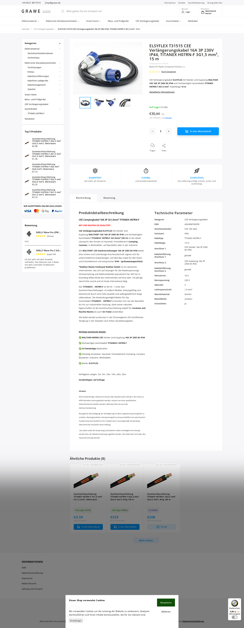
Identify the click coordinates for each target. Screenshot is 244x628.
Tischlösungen (34, 67)
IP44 (187, 233)
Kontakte (181, 3)
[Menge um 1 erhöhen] (168, 131)
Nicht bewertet (168, 72)
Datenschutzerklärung (32, 573)
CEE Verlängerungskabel (36, 104)
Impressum (27, 578)
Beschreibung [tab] (83, 197)
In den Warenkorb (200, 131)
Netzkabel (29, 118)
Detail (164, 526)
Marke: (167, 67)
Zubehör (32, 89)
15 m (187, 242)
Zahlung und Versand (32, 589)
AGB (24, 567)
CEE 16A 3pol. (191, 228)
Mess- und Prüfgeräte (35, 99)
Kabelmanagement (37, 84)
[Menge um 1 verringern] (152, 131)
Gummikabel (31, 109)
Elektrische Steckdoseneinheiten (40, 63)
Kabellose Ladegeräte (38, 80)
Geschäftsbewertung (196, 3)
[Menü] (239, 600)
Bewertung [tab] (109, 197)
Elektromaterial (32, 48)
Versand (168, 118)
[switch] (235, 617)
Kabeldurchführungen (38, 76)
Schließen (212, 155)
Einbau (31, 71)
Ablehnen (166, 611)
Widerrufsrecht (29, 583)
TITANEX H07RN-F (36, 113)
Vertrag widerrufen (214, 3)
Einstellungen (75, 620)
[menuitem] (32, 21)
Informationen (170, 3)
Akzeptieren (166, 602)
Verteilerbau (34, 57)
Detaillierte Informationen (162, 92)
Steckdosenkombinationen (40, 53)
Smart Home (31, 94)
